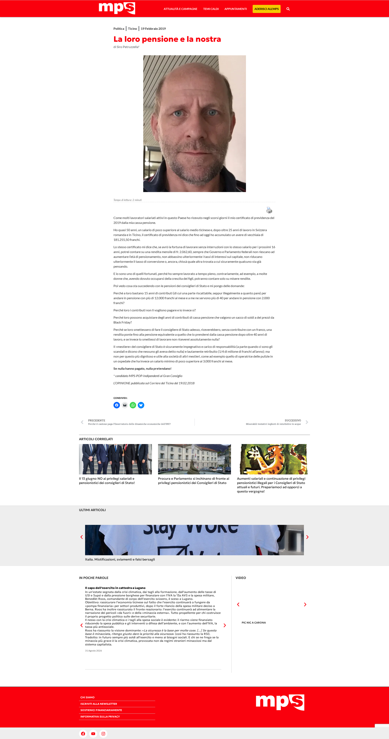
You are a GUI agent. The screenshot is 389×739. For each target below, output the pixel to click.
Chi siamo (87, 697)
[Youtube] (93, 734)
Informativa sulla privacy (100, 716)
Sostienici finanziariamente (101, 710)
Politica (118, 28)
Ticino (132, 28)
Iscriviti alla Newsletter (98, 704)
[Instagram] (103, 734)
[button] (81, 536)
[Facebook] (83, 734)
